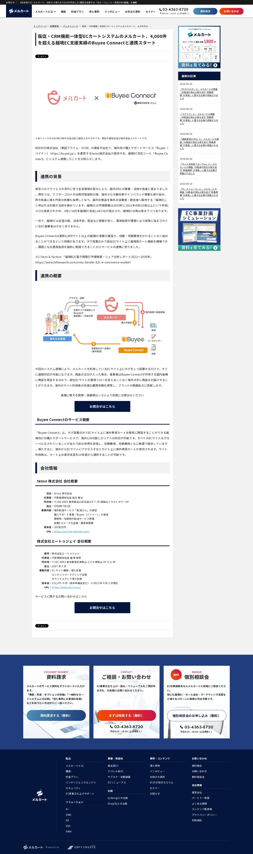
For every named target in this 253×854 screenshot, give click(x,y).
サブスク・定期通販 (119, 777)
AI (67, 809)
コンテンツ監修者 (202, 809)
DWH (69, 831)
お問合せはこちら (102, 406)
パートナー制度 (201, 798)
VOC (68, 826)
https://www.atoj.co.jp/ (66, 587)
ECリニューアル (117, 782)
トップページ (40, 25)
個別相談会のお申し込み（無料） (197, 715)
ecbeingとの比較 (118, 798)
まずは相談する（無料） (126, 715)
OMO (68, 814)
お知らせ (155, 793)
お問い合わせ (231, 11)
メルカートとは (74, 765)
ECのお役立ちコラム (161, 782)
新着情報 (54, 25)
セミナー (155, 788)
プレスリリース (70, 25)
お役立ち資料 (157, 777)
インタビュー (157, 771)
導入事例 (155, 765)
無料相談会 (198, 777)
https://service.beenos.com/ (72, 531)
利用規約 (197, 820)
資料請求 (205, 11)
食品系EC (113, 765)
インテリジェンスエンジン (81, 782)
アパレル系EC (116, 771)
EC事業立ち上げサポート (80, 793)
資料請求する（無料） (56, 715)
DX (67, 820)
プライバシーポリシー (204, 814)
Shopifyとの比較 (118, 803)
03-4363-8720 (175, 10)
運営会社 (197, 792)
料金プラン (72, 777)
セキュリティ (73, 788)
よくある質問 (199, 803)
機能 (68, 771)
